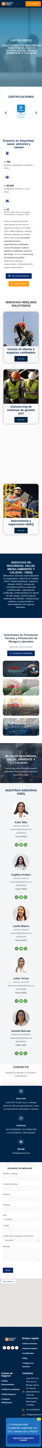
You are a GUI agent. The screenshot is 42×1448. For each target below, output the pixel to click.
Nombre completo (10, 1174)
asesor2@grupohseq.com (21, 882)
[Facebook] (4, 1347)
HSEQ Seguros (9, 1394)
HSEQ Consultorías (10, 1389)
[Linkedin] (12, 1347)
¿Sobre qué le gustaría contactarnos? (18, 1236)
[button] (18, 4)
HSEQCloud (18, 728)
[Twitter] (8, 1347)
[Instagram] (16, 1347)
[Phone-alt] (25, 845)
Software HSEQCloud (6, 1401)
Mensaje (6, 1247)
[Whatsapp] (17, 845)
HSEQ (13, 668)
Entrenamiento (20, 708)
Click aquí (21, 359)
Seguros (15, 670)
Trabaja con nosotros (28, 1365)
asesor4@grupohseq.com (21, 933)
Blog (25, 1358)
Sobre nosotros (30, 1344)
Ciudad (6, 1226)
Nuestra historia (30, 1348)
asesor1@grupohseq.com (21, 829)
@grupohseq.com (26, 986)
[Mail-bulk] (21, 845)
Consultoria (18, 689)
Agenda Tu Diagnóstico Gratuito (23, 1439)
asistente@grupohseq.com (21, 1038)
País (5, 1215)
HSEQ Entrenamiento (7, 1382)
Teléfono (6, 1194)
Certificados (28, 1353)
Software (16, 725)
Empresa (6, 1205)
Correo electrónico (10, 1184)
